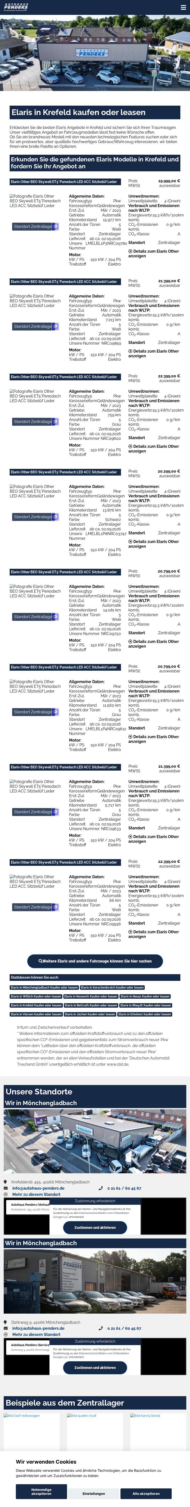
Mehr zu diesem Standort (36, 1194)
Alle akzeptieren (146, 1494)
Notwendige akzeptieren (41, 1492)
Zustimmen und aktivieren (95, 1228)
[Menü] (183, 7)
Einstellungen (94, 1494)
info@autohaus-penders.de (38, 1188)
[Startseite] (16, 7)
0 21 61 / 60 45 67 (124, 1188)
